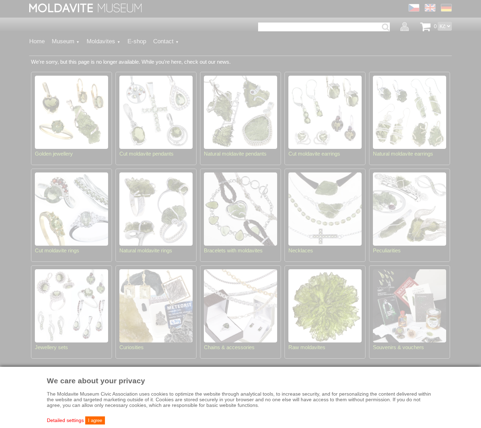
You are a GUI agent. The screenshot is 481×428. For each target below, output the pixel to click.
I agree (95, 420)
